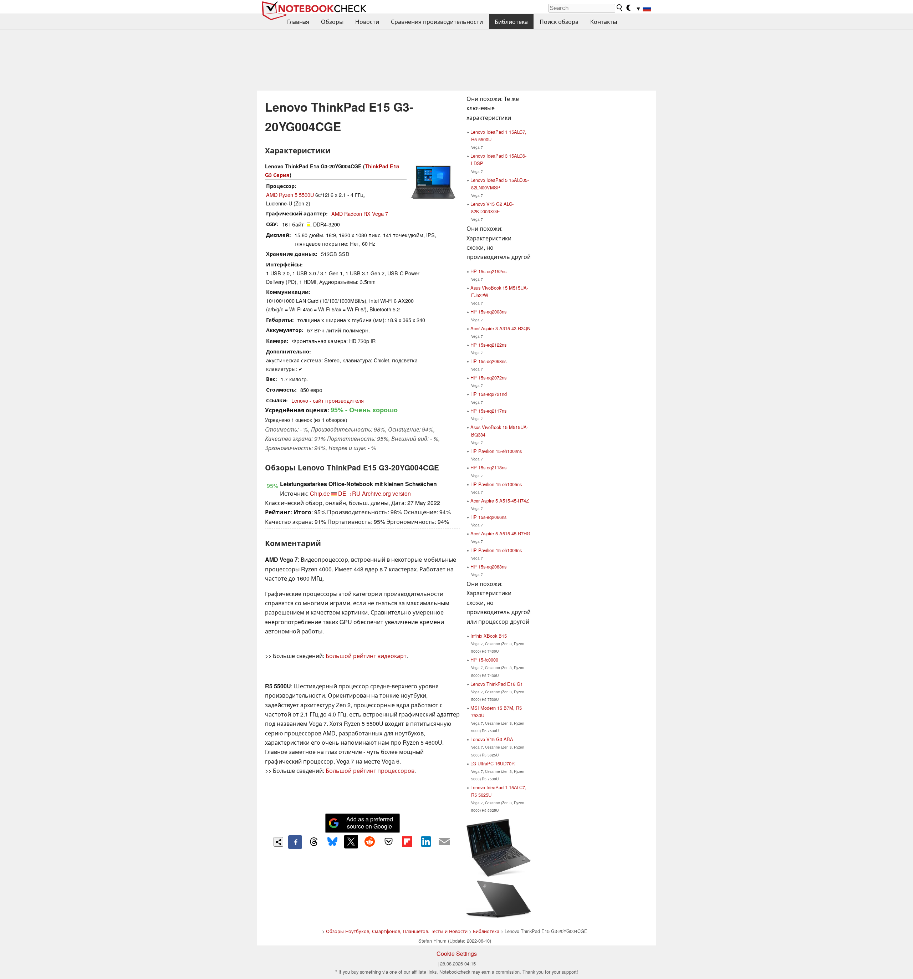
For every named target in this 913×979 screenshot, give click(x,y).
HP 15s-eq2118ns (488, 467)
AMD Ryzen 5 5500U (290, 194)
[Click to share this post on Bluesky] (332, 842)
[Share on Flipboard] (407, 841)
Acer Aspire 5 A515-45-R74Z (499, 500)
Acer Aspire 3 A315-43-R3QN (500, 328)
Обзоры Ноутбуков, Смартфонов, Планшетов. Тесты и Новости (397, 931)
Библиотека (511, 21)
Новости (367, 21)
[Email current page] (444, 842)
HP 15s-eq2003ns (488, 311)
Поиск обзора (559, 21)
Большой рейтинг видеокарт (366, 656)
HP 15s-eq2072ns (488, 377)
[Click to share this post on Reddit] (370, 841)
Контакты (603, 21)
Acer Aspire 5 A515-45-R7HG (500, 533)
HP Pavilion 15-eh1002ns (496, 451)
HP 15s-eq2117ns (488, 410)
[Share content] (278, 842)
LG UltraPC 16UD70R (492, 763)
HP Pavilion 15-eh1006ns (496, 550)
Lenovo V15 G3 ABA (491, 739)
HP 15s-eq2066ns (488, 517)
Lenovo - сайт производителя (327, 400)
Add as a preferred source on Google (369, 823)
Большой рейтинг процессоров (370, 770)
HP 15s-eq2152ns (488, 271)
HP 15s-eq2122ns (488, 344)
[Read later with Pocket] (388, 841)
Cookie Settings (457, 953)
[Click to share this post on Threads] (314, 842)
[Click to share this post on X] (351, 841)
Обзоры (332, 21)
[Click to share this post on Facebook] (295, 842)
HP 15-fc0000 (484, 659)
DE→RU (349, 493)
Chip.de (320, 493)
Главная (298, 21)
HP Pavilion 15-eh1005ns (496, 484)
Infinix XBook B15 (488, 635)
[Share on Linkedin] (426, 841)
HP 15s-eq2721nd (488, 394)
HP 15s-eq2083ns (488, 566)
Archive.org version (386, 493)
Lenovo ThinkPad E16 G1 (496, 683)
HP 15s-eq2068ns (488, 361)
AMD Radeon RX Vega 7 (359, 213)
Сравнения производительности (437, 21)
